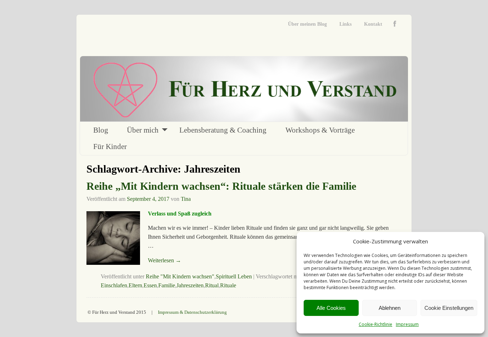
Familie (166, 285)
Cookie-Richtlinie (375, 324)
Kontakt (373, 24)
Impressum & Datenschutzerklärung (192, 312)
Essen (150, 285)
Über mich (143, 130)
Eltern (135, 285)
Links (345, 24)
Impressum (407, 324)
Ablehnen (389, 308)
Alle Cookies (331, 308)
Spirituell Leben (234, 276)
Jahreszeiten (190, 285)
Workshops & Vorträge (320, 130)
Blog (100, 130)
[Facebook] (396, 24)
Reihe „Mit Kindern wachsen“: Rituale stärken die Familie (221, 186)
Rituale (228, 285)
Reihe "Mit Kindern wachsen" (180, 276)
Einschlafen (114, 285)
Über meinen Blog (307, 24)
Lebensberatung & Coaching (223, 130)
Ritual (212, 285)
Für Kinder (110, 146)
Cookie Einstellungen (448, 308)
